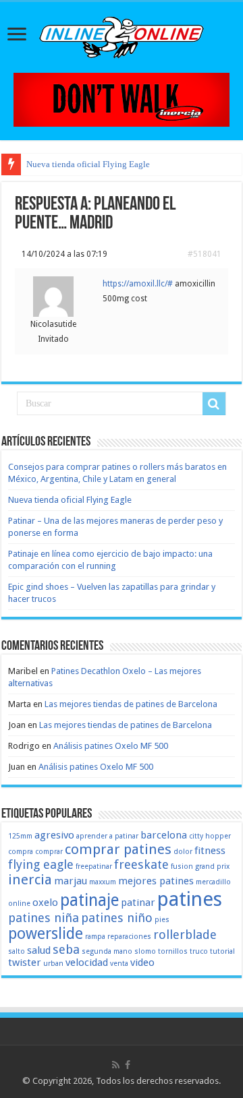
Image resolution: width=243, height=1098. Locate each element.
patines (189, 899)
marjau (70, 881)
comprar (49, 851)
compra (20, 851)
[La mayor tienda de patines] (122, 99)
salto (16, 951)
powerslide (45, 933)
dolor (182, 851)
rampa (95, 936)
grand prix (212, 866)
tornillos (173, 951)
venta (119, 963)
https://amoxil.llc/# (138, 283)
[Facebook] (128, 1065)
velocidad (86, 962)
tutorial (222, 951)
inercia (30, 880)
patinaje (89, 900)
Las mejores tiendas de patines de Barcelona (131, 704)
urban (53, 963)
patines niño (117, 918)
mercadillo (213, 882)
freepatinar (94, 866)
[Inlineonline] (121, 35)
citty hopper (210, 836)
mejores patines (156, 881)
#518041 (204, 254)
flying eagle (41, 864)
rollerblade (185, 934)
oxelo (45, 902)
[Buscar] (213, 403)
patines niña (43, 918)
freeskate (141, 864)
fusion (182, 866)
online (19, 903)
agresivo (54, 835)
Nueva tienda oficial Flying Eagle (88, 164)
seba (66, 949)
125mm (20, 836)
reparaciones (129, 936)
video (142, 962)
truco (199, 951)
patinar (138, 902)
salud (39, 950)
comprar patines (118, 849)
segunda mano (107, 951)
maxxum (102, 882)
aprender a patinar (107, 836)
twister (24, 962)
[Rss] (116, 1065)
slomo (145, 951)
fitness (209, 851)
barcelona (163, 835)
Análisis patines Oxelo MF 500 (110, 746)
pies (162, 919)
